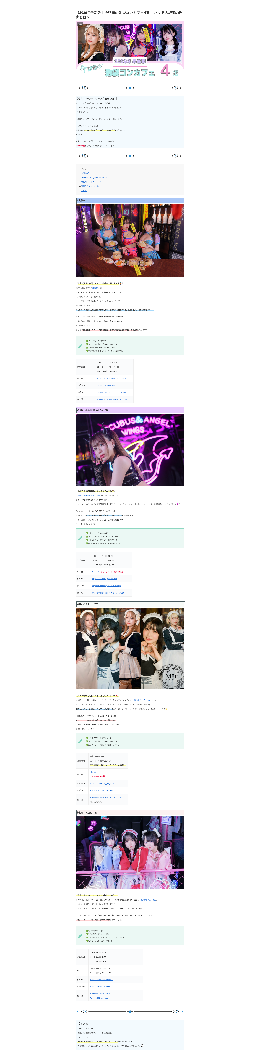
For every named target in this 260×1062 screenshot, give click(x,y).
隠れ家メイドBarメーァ (91, 182)
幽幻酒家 (85, 173)
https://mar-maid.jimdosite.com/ (101, 790)
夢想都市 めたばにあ (90, 186)
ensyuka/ (122, 392)
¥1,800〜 (101, 378)
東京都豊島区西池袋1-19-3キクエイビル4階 (106, 797)
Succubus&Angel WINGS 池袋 (94, 177)
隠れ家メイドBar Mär (142, 700)
